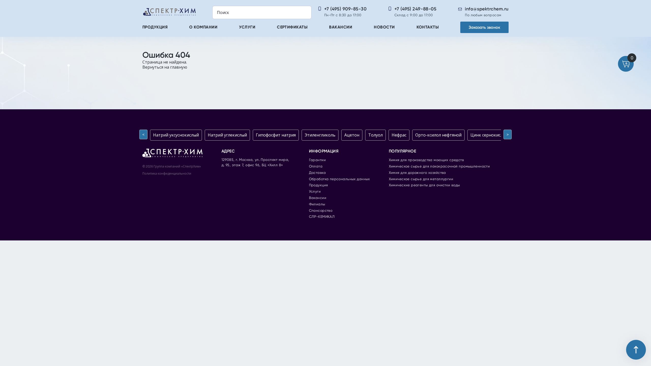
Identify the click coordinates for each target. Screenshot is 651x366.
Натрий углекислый (227, 135)
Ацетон (351, 135)
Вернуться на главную (164, 67)
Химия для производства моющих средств (426, 160)
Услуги (247, 27)
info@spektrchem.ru (487, 9)
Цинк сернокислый (489, 135)
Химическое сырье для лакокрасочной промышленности (439, 166)
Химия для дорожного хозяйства (417, 173)
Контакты (428, 27)
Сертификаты (292, 27)
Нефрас (399, 135)
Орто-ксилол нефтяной (438, 135)
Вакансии (340, 27)
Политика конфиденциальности (166, 173)
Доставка (317, 173)
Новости (384, 27)
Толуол (375, 135)
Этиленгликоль (320, 135)
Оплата (316, 166)
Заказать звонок (484, 27)
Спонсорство (321, 210)
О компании (203, 27)
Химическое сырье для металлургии (421, 179)
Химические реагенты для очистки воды (424, 185)
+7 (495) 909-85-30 (345, 9)
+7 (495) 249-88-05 (415, 9)
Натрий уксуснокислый (176, 135)
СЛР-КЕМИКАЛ (322, 217)
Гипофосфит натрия (276, 135)
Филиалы (317, 204)
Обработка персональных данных (339, 179)
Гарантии (317, 160)
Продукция (155, 27)
